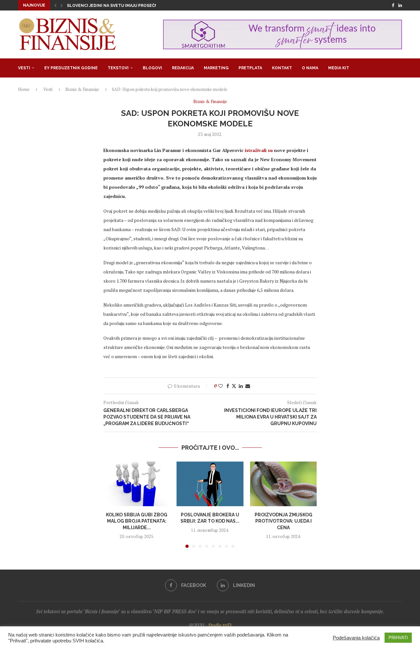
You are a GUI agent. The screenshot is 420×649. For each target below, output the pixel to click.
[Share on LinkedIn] (241, 386)
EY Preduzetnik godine (71, 68)
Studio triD (219, 625)
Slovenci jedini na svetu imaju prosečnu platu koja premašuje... (140, 5)
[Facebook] (393, 5)
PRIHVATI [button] (398, 637)
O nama (310, 68)
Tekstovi (118, 68)
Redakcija (183, 68)
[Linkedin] (400, 5)
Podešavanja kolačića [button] (356, 637)
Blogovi (152, 68)
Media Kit (338, 68)
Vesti (24, 68)
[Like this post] (220, 386)
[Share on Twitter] (234, 386)
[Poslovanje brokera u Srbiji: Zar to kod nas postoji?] (210, 484)
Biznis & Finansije (82, 89)
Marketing (216, 68)
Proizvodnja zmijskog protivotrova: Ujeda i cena (283, 521)
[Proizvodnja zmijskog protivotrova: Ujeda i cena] (283, 484)
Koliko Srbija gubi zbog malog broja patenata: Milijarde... (136, 521)
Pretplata (250, 68)
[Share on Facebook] (227, 386)
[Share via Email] (247, 386)
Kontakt (282, 68)
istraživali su (259, 150)
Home (24, 89)
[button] (55, 5)
